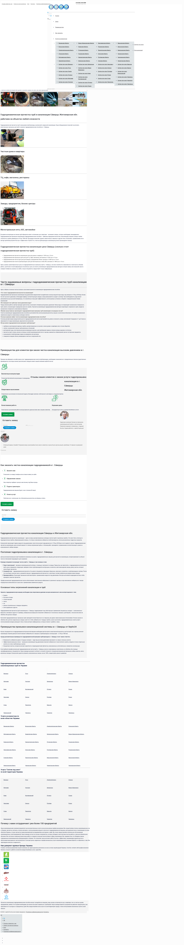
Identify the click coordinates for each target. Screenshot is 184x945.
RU (1, 915)
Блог (28, 3)
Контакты (33, 3)
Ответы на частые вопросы (20, 3)
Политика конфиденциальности (43, 3)
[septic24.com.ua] (59, 9)
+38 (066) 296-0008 (81, 2)
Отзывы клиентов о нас (7, 3)
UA (51, 15)
